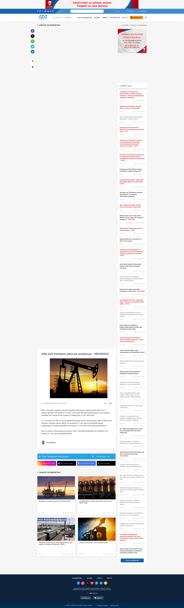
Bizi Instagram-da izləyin (48, 463)
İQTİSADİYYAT (114, 18)
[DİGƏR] (145, 17)
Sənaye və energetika (139, 25)
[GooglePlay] (85, 598)
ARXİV (99, 578)
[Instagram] (40, 11)
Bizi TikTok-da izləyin (67, 463)
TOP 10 (109, 578)
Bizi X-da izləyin (105, 463)
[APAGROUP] (92, 593)
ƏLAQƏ (89, 578)
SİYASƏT (97, 18)
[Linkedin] (50, 11)
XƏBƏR (105, 18)
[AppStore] (98, 598)
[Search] (101, 11)
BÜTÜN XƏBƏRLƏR (85, 18)
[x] (87, 583)
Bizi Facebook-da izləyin (87, 463)
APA (43, 421)
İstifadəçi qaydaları (102, 605)
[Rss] (52, 11)
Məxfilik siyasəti (114, 605)
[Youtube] (45, 11)
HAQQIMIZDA (77, 578)
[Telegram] (48, 11)
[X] (42, 11)
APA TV (125, 18)
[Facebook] (37, 11)
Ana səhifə (125, 25)
